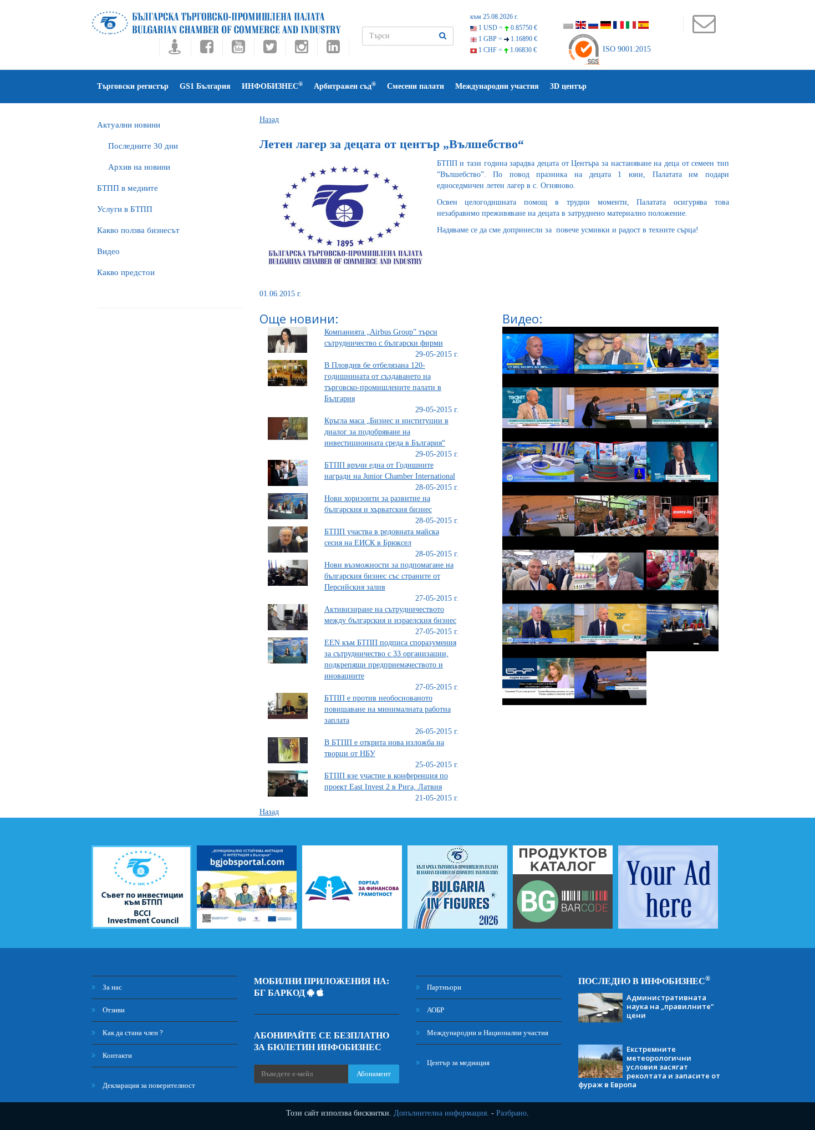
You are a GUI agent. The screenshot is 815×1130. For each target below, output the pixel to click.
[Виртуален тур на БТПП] (175, 49)
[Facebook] (206, 49)
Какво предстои (126, 272)
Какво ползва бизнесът (138, 230)
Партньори (443, 987)
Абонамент (373, 1074)
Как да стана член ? (132, 1032)
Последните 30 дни (143, 145)
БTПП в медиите (127, 188)
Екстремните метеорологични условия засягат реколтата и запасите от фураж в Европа (649, 1067)
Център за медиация (457, 1062)
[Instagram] (301, 49)
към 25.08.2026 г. (494, 17)
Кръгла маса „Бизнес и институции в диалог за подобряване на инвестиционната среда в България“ (386, 432)
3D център (568, 86)
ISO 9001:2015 (625, 49)
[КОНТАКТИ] (703, 29)
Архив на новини (139, 167)
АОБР (434, 1010)
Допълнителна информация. (441, 1113)
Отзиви (113, 1010)
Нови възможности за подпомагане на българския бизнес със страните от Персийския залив (389, 576)
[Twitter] (270, 49)
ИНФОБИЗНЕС (272, 85)
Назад (269, 119)
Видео (108, 251)
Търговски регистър (133, 86)
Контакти (116, 1055)
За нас (111, 987)
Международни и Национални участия (486, 1032)
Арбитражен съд (345, 85)
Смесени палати (415, 86)
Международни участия (497, 86)
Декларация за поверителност (148, 1085)
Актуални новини (128, 124)
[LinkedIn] (333, 49)
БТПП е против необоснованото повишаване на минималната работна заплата (387, 709)
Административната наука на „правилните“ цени (670, 1006)
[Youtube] (238, 49)
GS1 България (205, 86)
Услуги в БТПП (124, 209)
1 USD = (507, 28)
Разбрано (511, 1113)
